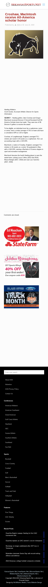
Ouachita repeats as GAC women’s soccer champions (24, 541)
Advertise (8, 384)
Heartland (8, 424)
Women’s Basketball (12, 500)
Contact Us (9, 394)
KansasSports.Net (11, 571)
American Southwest (12, 410)
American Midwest (11, 405)
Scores (7, 521)
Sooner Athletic (10, 433)
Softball (7, 486)
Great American (10, 415)
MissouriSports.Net (36, 571)
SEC (6, 428)
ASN (18, 25)
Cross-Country (10, 463)
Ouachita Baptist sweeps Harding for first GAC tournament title (21, 534)
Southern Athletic (11, 438)
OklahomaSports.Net (24, 576)
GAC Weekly (9, 517)
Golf (6, 473)
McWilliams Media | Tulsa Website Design (27, 582)
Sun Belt (8, 447)
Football (8, 468)
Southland (8, 442)
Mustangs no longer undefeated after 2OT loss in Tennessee (22, 547)
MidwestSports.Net (16, 574)
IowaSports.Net (23, 571)
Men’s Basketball (11, 477)
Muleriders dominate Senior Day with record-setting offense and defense (23, 555)
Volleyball (8, 496)
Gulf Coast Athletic (11, 419)
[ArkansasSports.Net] (24, 4)
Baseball (8, 459)
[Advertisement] (24, 85)
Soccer (7, 482)
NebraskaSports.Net (31, 574)
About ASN (9, 380)
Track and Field (10, 491)
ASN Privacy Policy (12, 389)
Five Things (9, 512)
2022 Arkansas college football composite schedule (23, 561)
